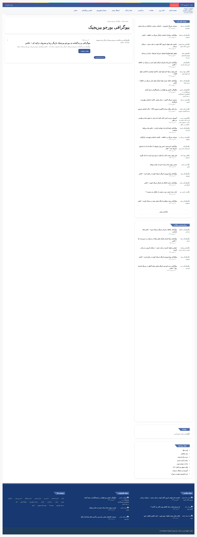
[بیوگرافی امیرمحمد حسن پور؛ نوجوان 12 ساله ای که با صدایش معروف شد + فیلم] (184, 149)
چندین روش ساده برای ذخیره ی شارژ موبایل (163, 164)
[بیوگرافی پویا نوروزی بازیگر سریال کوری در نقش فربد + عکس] (184, 176)
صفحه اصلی (173, 10)
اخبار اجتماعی (54, 498)
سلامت (151, 10)
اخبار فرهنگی (28, 498)
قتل (17, 502)
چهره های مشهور (42, 505)
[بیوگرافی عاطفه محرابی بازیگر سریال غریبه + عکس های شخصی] (184, 232)
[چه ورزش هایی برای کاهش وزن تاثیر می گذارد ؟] (187, 509)
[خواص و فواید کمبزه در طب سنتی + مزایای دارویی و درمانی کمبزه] (184, 250)
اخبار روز (162, 10)
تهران (62, 502)
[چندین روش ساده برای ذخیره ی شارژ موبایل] (184, 167)
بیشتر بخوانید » (84, 51)
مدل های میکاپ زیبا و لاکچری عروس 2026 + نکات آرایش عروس (157, 109)
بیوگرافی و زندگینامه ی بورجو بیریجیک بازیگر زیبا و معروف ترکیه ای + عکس (57, 43)
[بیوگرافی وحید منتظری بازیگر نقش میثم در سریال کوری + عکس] (184, 204)
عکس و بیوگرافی (87, 10)
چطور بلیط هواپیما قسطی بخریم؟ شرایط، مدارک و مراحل (159, 53)
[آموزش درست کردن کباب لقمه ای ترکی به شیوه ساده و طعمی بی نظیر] (184, 121)
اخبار (62, 498)
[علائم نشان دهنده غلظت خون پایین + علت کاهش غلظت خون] (187, 519)
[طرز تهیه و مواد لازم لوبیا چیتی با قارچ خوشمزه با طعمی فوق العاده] (184, 74)
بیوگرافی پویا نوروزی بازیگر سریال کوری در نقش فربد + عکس (158, 173)
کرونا (33, 505)
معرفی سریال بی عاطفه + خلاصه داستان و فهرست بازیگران (158, 137)
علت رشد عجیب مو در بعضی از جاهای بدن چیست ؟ (161, 192)
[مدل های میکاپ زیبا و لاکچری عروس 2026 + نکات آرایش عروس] (184, 112)
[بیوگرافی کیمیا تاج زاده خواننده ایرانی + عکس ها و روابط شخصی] (184, 131)
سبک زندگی (129, 10)
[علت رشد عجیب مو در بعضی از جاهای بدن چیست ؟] (184, 195)
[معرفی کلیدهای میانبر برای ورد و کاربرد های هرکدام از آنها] (123, 519)
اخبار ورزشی (18, 498)
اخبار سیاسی (37, 498)
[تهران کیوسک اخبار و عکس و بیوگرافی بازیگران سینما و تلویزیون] (187, 10)
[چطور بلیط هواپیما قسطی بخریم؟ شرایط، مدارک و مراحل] (184, 56)
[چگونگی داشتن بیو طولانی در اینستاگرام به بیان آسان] (184, 93)
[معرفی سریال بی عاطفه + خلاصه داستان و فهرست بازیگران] (184, 140)
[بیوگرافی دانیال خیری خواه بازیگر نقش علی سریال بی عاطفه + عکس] (184, 83)
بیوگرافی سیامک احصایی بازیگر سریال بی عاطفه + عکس (159, 35)
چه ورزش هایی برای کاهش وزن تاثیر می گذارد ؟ (165, 507)
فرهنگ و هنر (116, 10)
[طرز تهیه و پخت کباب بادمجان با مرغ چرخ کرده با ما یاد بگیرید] (184, 158)
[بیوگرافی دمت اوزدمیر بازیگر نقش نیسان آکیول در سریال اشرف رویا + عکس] (184, 342)
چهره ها (51, 505)
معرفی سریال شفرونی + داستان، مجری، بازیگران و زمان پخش (157, 26)
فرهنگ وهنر (23, 502)
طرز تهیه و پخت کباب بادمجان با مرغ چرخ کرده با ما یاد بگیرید (158, 155)
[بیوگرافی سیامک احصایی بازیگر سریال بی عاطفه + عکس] (184, 38)
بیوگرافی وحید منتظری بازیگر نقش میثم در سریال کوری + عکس (157, 201)
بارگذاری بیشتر (164, 212)
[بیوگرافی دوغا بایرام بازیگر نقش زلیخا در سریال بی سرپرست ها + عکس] (184, 241)
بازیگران (10, 498)
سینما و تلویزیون (102, 10)
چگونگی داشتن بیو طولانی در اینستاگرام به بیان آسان (161, 90)
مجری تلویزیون (60, 505)
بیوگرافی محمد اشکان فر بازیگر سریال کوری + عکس (160, 183)
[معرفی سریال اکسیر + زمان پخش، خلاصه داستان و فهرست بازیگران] (184, 102)
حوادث (56, 502)
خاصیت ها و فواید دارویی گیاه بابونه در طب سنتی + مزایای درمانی (160, 497)
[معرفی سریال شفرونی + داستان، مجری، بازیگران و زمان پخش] (184, 29)
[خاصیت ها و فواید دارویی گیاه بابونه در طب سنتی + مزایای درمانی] (184, 47)
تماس (76, 10)
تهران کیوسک (9, 5)
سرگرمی (141, 10)
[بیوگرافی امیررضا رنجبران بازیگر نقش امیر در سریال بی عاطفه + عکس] (184, 65)
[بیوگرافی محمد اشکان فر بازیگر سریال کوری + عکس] (184, 185)
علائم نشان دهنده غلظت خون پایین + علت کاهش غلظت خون (162, 516)
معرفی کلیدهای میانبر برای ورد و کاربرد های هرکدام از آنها (98, 517)
